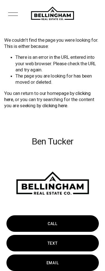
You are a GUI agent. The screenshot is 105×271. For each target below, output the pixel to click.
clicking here (54, 105)
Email (52, 263)
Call (52, 223)
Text (53, 243)
